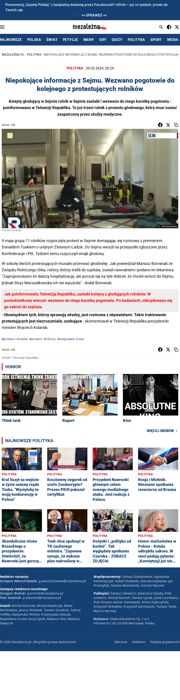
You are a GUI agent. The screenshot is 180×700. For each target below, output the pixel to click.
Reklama (138, 642)
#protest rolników (15, 339)
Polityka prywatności (165, 642)
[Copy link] (176, 125)
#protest (35, 339)
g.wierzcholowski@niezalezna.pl (62, 581)
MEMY (88, 40)
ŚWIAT (52, 40)
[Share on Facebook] (160, 125)
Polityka (34, 54)
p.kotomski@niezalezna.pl (42, 598)
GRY (102, 40)
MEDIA (172, 40)
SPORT (156, 40)
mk (13, 125)
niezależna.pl (13, 54)
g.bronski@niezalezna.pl (45, 593)
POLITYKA (136, 40)
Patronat (121, 642)
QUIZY (117, 40)
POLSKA (34, 40)
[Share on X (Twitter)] (168, 125)
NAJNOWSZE (11, 40)
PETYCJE (70, 40)
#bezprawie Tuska (70, 339)
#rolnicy (50, 339)
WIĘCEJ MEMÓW (160, 431)
